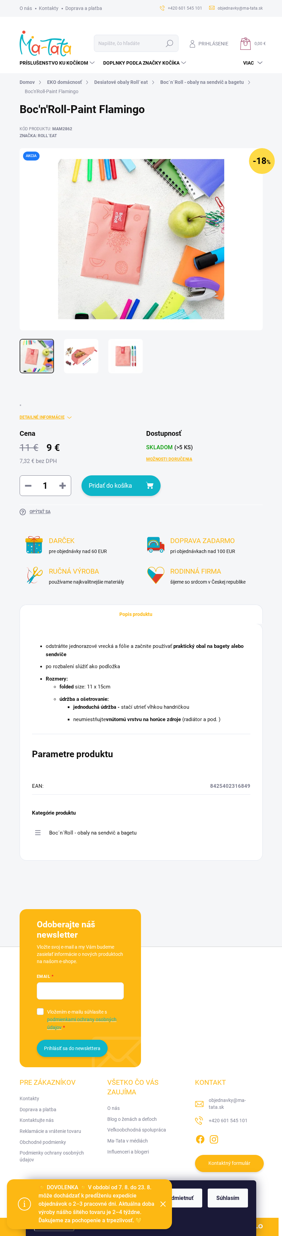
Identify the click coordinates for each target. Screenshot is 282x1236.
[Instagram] (214, 1138)
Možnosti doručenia (169, 459)
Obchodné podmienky (43, 1142)
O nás (26, 8)
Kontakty (48, 8)
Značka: (38, 135)
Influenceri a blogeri (128, 1152)
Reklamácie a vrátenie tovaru (50, 1131)
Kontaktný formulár (229, 1163)
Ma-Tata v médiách (127, 1141)
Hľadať (169, 43)
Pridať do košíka (110, 485)
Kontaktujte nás (37, 1120)
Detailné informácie (42, 417)
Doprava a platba (83, 8)
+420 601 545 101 (228, 1120)
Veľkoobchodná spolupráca (136, 1130)
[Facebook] (200, 1138)
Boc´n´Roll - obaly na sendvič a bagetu (93, 833)
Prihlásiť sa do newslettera (72, 1048)
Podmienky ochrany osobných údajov (52, 1156)
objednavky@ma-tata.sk (227, 1103)
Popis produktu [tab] (135, 614)
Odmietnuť (180, 1198)
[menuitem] (58, 63)
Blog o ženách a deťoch (132, 1119)
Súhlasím (227, 1198)
